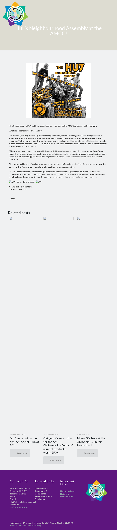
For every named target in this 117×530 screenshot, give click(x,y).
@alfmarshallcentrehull (20, 507)
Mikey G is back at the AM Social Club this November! (91, 441)
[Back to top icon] (106, 521)
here (25, 189)
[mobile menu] (112, 5)
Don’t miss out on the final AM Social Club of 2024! (24, 441)
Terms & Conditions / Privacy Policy (26, 525)
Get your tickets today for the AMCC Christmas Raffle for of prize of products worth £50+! (58, 445)
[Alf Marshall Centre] (15, 14)
